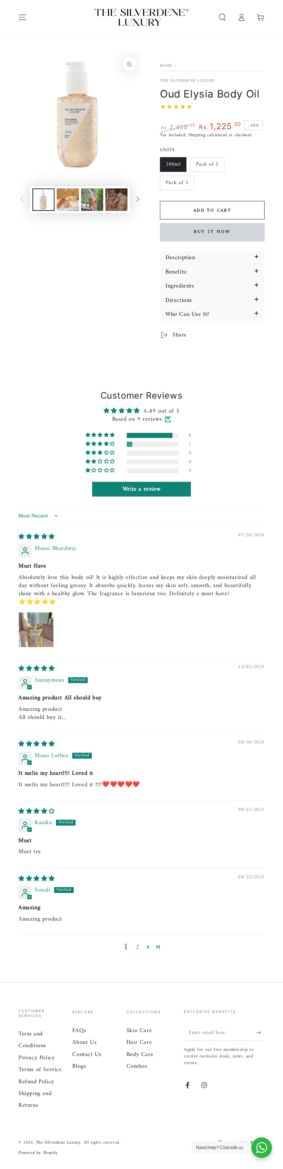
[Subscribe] (260, 1032)
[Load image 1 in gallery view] (43, 199)
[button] (222, 17)
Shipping (197, 135)
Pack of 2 (207, 164)
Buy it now (212, 232)
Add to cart (212, 211)
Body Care (139, 1054)
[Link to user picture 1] (36, 629)
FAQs (79, 1030)
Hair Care (139, 1042)
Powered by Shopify (38, 1153)
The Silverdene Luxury (187, 81)
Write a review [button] (141, 489)
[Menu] (22, 17)
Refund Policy (36, 1082)
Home (166, 66)
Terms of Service (40, 1069)
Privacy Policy (36, 1058)
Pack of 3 (177, 182)
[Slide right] (138, 200)
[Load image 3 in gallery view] (92, 199)
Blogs (79, 1066)
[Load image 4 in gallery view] (116, 199)
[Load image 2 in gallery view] (68, 199)
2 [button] (138, 947)
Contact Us (86, 1054)
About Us (84, 1042)
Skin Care (139, 1030)
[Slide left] (22, 200)
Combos (136, 1066)
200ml (173, 164)
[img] (36, 537)
